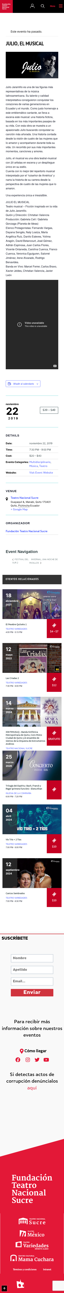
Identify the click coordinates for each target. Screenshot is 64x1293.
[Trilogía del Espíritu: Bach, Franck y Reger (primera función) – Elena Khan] (32, 765)
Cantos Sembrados (15, 894)
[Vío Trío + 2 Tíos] (32, 819)
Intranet (47, 1270)
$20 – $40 (49, 410)
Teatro (43, 466)
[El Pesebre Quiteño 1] (32, 604)
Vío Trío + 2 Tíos (13, 840)
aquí (32, 1088)
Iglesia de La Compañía (18, 793)
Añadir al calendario (23, 383)
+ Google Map (19, 509)
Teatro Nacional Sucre (24, 498)
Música (33, 466)
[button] (43, 6)
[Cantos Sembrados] (32, 873)
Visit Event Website (41, 473)
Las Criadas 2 (12, 678)
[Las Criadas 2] (32, 658)
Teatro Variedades (16, 629)
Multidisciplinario (40, 462)
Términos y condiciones (25, 1270)
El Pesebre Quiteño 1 (16, 625)
